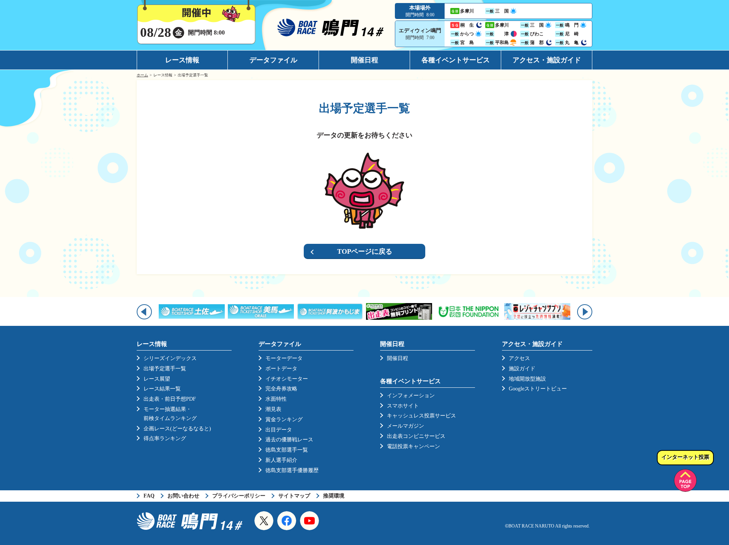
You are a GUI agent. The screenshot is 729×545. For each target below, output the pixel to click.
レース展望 (157, 379)
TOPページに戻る (364, 251)
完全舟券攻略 (281, 389)
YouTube (309, 520)
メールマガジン (405, 426)
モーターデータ (284, 358)
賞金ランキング (284, 419)
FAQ (149, 496)
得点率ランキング (165, 438)
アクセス (519, 358)
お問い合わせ (183, 496)
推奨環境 (333, 496)
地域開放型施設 (527, 379)
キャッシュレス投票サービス (421, 416)
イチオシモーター (286, 379)
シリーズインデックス (170, 358)
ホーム (142, 75)
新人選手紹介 (281, 460)
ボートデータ (281, 368)
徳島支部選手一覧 (286, 450)
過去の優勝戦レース (289, 439)
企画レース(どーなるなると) (177, 428)
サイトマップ (294, 496)
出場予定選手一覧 (165, 368)
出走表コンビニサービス (416, 436)
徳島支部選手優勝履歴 (292, 470)
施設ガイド (522, 368)
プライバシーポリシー (238, 496)
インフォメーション (411, 395)
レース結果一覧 (162, 389)
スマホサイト (403, 406)
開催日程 (364, 60)
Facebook (286, 520)
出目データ (278, 430)
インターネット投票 (685, 457)
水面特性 (276, 399)
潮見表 (273, 409)
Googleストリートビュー (538, 389)
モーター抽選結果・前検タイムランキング (170, 413)
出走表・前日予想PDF (170, 399)
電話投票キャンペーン (413, 446)
